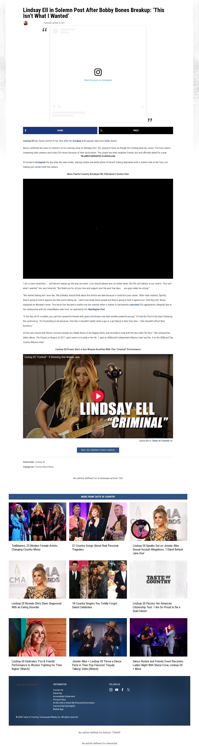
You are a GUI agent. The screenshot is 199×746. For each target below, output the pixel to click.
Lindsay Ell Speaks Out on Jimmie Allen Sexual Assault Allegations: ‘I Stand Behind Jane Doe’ (158, 549)
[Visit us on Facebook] (124, 689)
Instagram (40, 162)
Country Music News (44, 467)
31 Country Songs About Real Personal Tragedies (95, 547)
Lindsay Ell (28, 140)
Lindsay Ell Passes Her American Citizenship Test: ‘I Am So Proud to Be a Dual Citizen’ (156, 607)
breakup (77, 140)
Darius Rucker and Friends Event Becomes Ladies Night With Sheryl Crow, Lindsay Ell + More (158, 665)
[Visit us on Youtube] (118, 689)
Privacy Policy (59, 699)
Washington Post (96, 309)
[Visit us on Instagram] (112, 689)
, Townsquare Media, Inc (49, 717)
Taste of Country (161, 440)
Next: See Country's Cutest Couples (98, 450)
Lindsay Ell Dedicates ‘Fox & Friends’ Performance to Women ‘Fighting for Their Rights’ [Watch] (37, 665)
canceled (134, 304)
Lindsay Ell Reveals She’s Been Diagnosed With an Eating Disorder (36, 605)
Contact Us (58, 690)
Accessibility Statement (64, 696)
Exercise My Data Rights (64, 706)
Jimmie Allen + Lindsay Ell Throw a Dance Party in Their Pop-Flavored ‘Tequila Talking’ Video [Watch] (96, 665)
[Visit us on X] (129, 689)
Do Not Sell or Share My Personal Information (74, 703)
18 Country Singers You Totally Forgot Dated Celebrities (94, 605)
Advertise (57, 693)
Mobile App (58, 709)
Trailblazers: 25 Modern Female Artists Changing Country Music (34, 547)
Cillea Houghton (35, 23)
